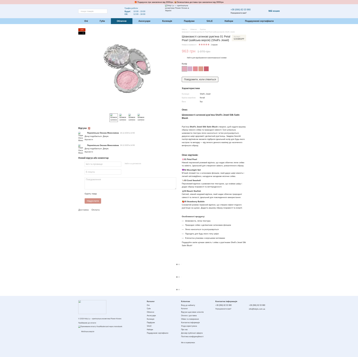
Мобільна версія (87, 332)
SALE (210, 21)
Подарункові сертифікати (259, 21)
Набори (229, 21)
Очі (86, 21)
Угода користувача (189, 326)
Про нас (184, 329)
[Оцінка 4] (115, 193)
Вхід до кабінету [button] (188, 305)
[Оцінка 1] (101, 193)
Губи (102, 21)
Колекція (167, 21)
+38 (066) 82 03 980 (241, 9)
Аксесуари (144, 21)
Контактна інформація (190, 322)
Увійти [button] (189, 58)
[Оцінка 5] (119, 193)
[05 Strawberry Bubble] (206, 68)
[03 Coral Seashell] (195, 68)
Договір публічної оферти (192, 333)
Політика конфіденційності (192, 336)
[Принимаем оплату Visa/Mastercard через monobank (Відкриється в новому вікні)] (100, 326)
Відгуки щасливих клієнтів (192, 312)
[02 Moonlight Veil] (190, 68)
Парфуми (189, 21)
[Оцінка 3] (110, 193)
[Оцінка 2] (106, 193)
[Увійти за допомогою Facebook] (144, 163)
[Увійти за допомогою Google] (148, 163)
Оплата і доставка (189, 315)
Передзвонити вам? (239, 13)
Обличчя (121, 21)
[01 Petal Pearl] (184, 68)
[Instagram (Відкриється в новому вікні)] (114, 11)
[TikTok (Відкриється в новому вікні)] (117, 11)
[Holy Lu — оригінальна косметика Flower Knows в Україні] (92, 307)
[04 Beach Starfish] (200, 68)
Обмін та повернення (190, 319)
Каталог (184, 308)
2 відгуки (214, 45)
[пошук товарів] (105, 11)
